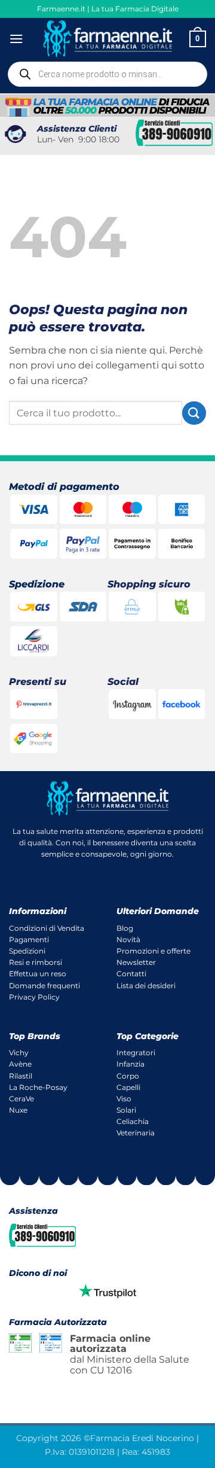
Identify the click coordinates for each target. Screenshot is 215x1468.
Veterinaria (135, 1132)
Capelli (128, 1087)
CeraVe (21, 1098)
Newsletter (136, 962)
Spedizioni (27, 950)
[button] (16, 38)
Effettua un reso (37, 973)
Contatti (131, 973)
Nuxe (18, 1109)
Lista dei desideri (146, 985)
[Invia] (194, 413)
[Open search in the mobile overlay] (107, 74)
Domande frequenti (44, 985)
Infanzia (130, 1063)
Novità (128, 939)
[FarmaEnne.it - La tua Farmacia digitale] (108, 38)
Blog (124, 928)
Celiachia (132, 1121)
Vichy (19, 1052)
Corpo (127, 1075)
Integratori (135, 1052)
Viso (123, 1098)
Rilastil (20, 1075)
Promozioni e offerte (153, 950)
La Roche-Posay (38, 1087)
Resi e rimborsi (35, 962)
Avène (20, 1063)
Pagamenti (29, 939)
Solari (126, 1109)
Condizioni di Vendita (46, 928)
